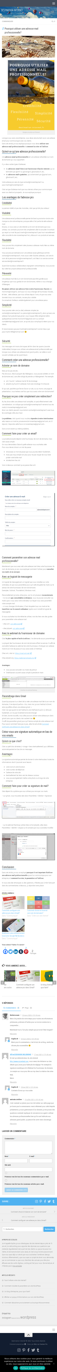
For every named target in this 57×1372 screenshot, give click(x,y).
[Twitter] (10, 950)
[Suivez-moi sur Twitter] (49, 1201)
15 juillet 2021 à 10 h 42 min (34, 1100)
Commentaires (12, 1008)
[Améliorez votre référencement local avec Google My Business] (13, 925)
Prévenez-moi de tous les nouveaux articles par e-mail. (24, 1184)
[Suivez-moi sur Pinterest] (40, 1201)
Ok (15, 1368)
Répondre (13, 1034)
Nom (7, 1156)
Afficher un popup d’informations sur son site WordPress (24, 1297)
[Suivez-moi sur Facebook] (45, 1201)
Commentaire (10, 1139)
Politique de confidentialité (32, 1368)
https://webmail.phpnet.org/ (24, 658)
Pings (28, 1008)
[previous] (3, 983)
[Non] (53, 1363)
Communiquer (7, 21)
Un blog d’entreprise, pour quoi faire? (17, 1291)
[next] (54, 983)
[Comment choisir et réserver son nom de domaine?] (38, 902)
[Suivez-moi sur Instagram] (36, 1201)
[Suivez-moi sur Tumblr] (53, 1201)
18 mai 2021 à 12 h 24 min (29, 1087)
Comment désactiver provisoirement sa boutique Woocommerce (26, 1303)
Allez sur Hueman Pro (40, 1344)
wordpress (28, 1317)
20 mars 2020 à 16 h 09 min (30, 1039)
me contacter (17, 1266)
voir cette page (15, 624)
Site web (8, 1165)
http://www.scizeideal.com (19, 1061)
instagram (6, 1317)
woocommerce (16, 1318)
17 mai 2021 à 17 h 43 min (42, 1055)
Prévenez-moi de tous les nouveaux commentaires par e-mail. (27, 1177)
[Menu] (53, 3)
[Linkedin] (15, 950)
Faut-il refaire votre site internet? (15, 1280)
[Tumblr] (21, 950)
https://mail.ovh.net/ (22, 653)
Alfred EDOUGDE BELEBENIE (20, 1054)
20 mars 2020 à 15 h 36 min (31, 1015)
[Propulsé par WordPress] (25, 1344)
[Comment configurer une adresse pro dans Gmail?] (13, 902)
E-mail (32, 1156)
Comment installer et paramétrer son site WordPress (22, 1286)
